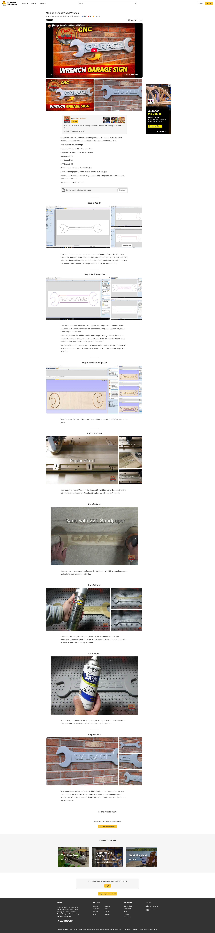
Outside (107, 911)
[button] (141, 20)
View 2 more (127, 245)
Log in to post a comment (107, 894)
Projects (25, 3)
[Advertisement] (158, 109)
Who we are (127, 917)
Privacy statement (91, 929)
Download (122, 190)
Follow (74, 121)
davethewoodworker (54, 16)
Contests (33, 3)
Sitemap (126, 914)
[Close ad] (169, 85)
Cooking (107, 906)
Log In (200, 3)
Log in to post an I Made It (107, 826)
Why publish (128, 906)
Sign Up (208, 3)
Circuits (95, 906)
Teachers (42, 3)
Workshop (66, 16)
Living (107, 909)
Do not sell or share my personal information (124, 929)
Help (125, 911)
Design (95, 911)
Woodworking (75, 16)
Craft (94, 914)
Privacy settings (103, 929)
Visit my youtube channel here (75, 131)
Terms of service (79, 929)
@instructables (153, 906)
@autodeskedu (153, 910)
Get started (127, 909)
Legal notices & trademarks (148, 929)
